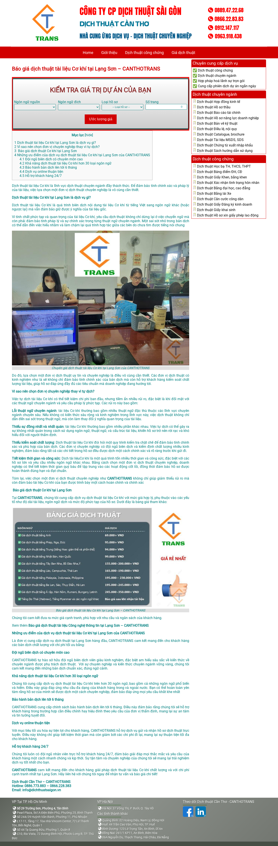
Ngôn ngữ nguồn (27, 102)
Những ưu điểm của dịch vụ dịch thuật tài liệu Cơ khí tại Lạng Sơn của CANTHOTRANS (82, 155)
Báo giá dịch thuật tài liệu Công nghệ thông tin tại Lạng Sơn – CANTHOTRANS (88, 625)
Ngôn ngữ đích (69, 102)
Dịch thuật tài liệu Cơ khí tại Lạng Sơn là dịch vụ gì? (55, 143)
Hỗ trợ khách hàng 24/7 (41, 176)
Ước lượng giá (100, 119)
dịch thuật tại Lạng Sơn (73, 641)
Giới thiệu (109, 52)
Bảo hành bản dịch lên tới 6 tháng (48, 167)
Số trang (152, 102)
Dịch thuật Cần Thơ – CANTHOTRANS (41, 782)
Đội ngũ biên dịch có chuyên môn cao (51, 159)
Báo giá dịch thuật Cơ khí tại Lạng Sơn (45, 151)
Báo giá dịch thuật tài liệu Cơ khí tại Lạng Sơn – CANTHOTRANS (86, 69)
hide (89, 135)
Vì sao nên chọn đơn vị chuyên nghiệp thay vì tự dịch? (57, 147)
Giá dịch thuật (183, 52)
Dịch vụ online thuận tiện (41, 172)
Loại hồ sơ (110, 102)
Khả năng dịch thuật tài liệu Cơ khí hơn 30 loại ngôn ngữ (65, 163)
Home (88, 52)
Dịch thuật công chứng (144, 52)
